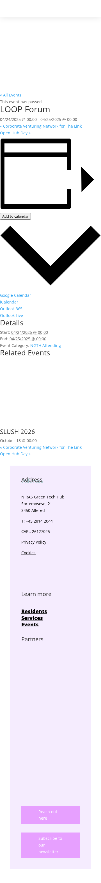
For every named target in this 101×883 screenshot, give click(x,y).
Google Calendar (15, 295)
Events (30, 624)
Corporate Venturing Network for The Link (41, 126)
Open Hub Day (15, 132)
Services (32, 618)
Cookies (28, 552)
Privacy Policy (33, 542)
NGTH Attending (45, 345)
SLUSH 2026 (17, 431)
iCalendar (9, 302)
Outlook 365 (11, 308)
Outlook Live (11, 315)
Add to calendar (15, 216)
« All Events (10, 95)
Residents (34, 611)
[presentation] (50, 424)
